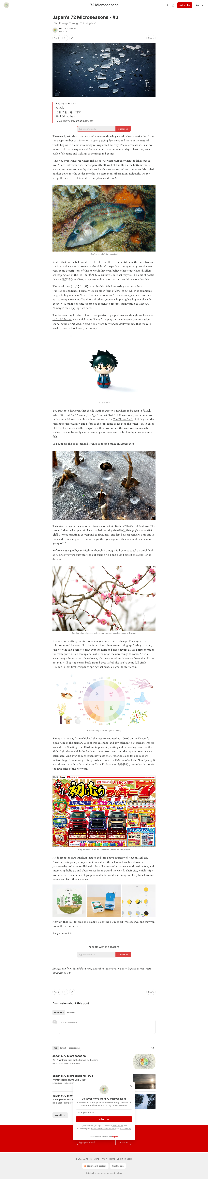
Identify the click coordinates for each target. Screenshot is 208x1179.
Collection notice (124, 1158)
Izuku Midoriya (61, 319)
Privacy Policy (125, 1128)
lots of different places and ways (96, 178)
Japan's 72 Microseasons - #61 (72, 1075)
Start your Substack (96, 1166)
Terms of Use (117, 1125)
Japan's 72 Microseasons (69, 1056)
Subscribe (184, 5)
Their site (131, 871)
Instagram (70, 862)
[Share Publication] (173, 5)
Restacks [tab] (71, 1012)
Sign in (199, 5)
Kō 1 (108, 555)
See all (58, 1115)
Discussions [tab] (74, 1048)
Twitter (57, 862)
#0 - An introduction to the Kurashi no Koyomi (75, 1059)
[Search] (167, 5)
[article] (104, 1061)
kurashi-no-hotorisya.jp (106, 969)
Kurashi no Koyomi (67, 29)
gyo (95, 415)
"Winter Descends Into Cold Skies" (69, 1079)
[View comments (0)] (65, 38)
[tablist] (64, 1012)
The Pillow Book (123, 419)
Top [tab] (55, 1048)
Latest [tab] (63, 1048)
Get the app (118, 1166)
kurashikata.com (82, 969)
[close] (131, 1086)
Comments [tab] (59, 1012)
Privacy (104, 1158)
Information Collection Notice (103, 1128)
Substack (90, 1173)
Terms (112, 1158)
